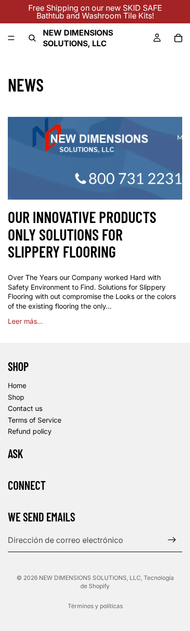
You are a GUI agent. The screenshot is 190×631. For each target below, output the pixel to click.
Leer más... (25, 321)
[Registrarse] (172, 540)
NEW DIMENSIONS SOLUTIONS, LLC (90, 577)
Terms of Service (34, 420)
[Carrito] (178, 38)
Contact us (25, 408)
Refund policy (30, 431)
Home (17, 385)
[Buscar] (32, 38)
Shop (16, 396)
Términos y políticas (95, 606)
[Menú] (11, 38)
